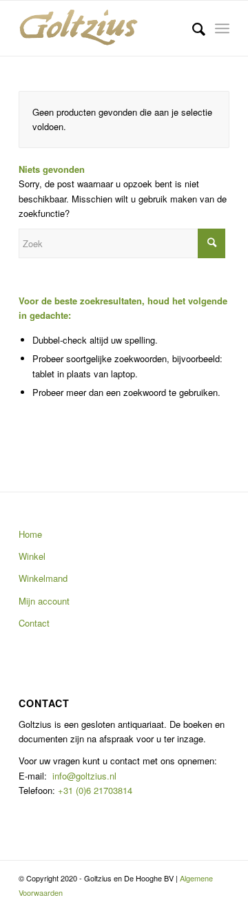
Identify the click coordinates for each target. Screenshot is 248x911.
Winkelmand (43, 578)
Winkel (32, 556)
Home (30, 534)
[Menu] (222, 28)
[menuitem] (191, 28)
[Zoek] (191, 28)
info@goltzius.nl (84, 775)
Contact (34, 622)
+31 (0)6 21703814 (93, 790)
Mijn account (44, 600)
